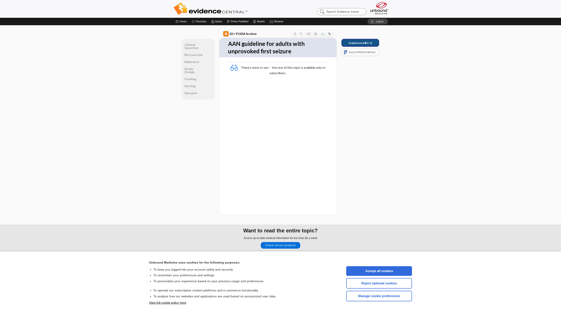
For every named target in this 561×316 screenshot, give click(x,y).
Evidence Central (228, 8)
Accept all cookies (379, 271)
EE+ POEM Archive (243, 34)
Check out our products (280, 245)
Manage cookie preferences (379, 296)
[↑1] (360, 43)
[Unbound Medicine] (379, 8)
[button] (277, 21)
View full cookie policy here (167, 302)
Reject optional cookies (379, 283)
